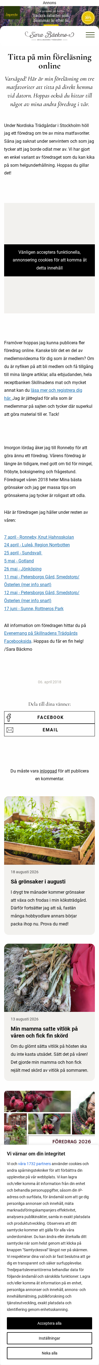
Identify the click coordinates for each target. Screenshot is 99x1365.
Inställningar (49, 1338)
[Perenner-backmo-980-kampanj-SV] (49, 17)
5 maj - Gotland (19, 561)
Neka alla (49, 1353)
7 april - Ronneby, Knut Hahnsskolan (39, 537)
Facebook (50, 717)
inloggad (48, 771)
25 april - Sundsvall (23, 552)
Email (51, 729)
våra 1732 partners (34, 1164)
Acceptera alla (49, 1323)
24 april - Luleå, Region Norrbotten (37, 544)
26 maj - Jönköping (23, 569)
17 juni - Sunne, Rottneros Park (34, 608)
